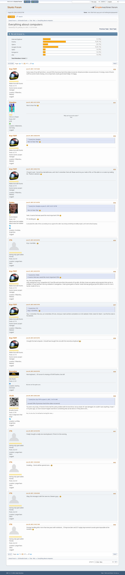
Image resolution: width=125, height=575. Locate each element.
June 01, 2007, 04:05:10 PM (33, 304)
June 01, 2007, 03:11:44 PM (33, 202)
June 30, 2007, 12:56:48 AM (33, 493)
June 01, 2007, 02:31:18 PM (33, 102)
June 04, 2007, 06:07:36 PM (33, 338)
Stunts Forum (14, 7)
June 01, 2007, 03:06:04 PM (33, 135)
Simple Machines (19, 573)
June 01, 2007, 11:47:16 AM (33, 69)
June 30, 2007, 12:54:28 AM (33, 462)
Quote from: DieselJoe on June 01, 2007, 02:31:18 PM (43, 206)
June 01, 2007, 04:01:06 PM (33, 240)
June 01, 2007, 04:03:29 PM (33, 271)
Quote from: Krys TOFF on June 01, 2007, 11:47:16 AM (43, 399)
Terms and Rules (109, 573)
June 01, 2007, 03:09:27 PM (33, 169)
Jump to (91, 562)
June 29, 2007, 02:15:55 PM (33, 431)
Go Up (10, 554)
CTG (10, 240)
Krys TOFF (13, 69)
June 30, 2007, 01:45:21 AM (33, 524)
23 (31, 63)
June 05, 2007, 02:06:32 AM (33, 395)
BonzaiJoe (13, 371)
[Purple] (10, 383)
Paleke (11, 202)
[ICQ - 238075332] (10, 123)
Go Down (11, 63)
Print (115, 63)
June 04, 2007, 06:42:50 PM (33, 371)
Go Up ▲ (116, 573)
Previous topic (104, 29)
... (29, 63)
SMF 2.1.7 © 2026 (10, 573)
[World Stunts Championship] (10, 228)
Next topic (113, 29)
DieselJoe (12, 102)
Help (102, 573)
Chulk (11, 396)
